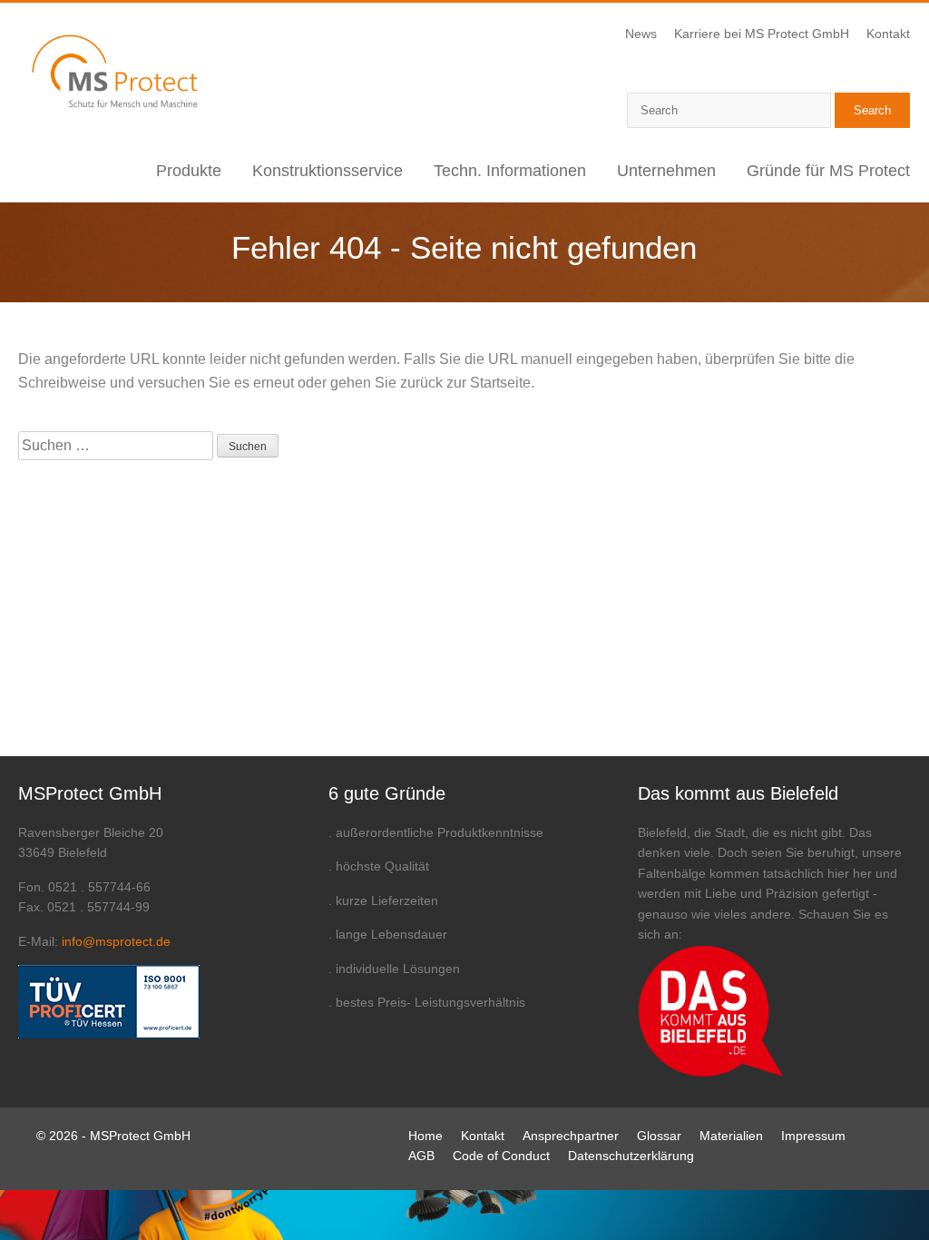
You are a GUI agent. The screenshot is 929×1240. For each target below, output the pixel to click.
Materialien (731, 1135)
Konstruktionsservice (327, 171)
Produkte (188, 171)
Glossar (659, 1135)
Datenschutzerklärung (631, 1155)
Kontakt (888, 33)
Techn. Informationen (510, 171)
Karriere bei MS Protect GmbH (761, 33)
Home (425, 1135)
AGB (421, 1155)
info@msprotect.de (116, 941)
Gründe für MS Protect (828, 171)
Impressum (813, 1135)
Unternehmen (666, 171)
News (641, 33)
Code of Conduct (501, 1155)
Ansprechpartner (571, 1135)
